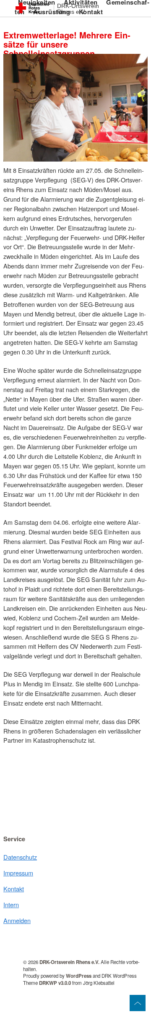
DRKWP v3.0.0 (55, 983)
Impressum (18, 872)
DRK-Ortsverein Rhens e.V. (78, 9)
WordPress (78, 975)
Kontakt (13, 888)
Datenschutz (20, 857)
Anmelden (17, 920)
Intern (11, 904)
